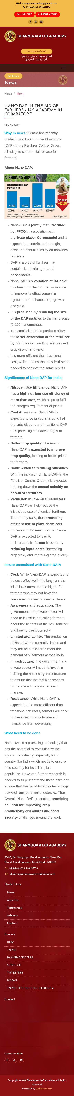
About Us (12, 900)
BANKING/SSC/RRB (20, 957)
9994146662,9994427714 (23, 868)
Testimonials (14, 908)
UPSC (10, 942)
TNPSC (11, 950)
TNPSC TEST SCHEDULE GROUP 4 (30, 988)
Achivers (12, 915)
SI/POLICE (14, 965)
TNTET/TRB (15, 973)
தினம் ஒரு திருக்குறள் (36, 51)
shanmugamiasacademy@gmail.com (32, 874)
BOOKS (12, 980)
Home (8, 93)
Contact (12, 923)
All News (13, 76)
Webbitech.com (44, 1089)
